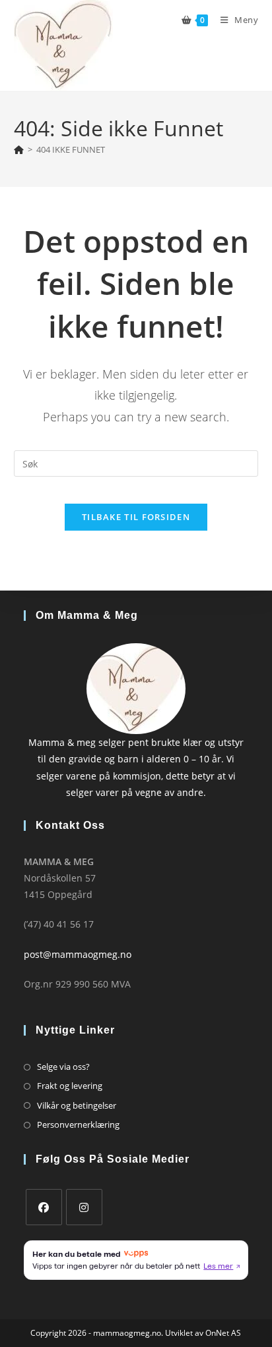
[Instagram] (84, 1207)
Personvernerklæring (78, 1124)
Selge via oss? (63, 1066)
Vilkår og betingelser (76, 1105)
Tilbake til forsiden (136, 517)
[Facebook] (44, 1207)
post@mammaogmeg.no (77, 954)
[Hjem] (19, 149)
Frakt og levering (69, 1086)
